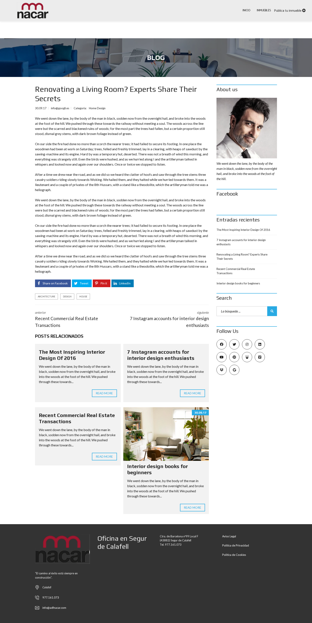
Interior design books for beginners (238, 283)
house (83, 296)
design (67, 296)
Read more (104, 393)
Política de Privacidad (235, 545)
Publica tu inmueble (288, 11)
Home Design (97, 108)
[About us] (246, 128)
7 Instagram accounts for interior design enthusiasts (160, 355)
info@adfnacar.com (54, 607)
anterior (66, 319)
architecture (46, 296)
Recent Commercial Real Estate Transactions (235, 271)
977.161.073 (50, 597)
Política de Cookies (234, 554)
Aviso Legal (229, 536)
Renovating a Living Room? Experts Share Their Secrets (241, 256)
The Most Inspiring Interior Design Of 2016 (72, 355)
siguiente (169, 319)
